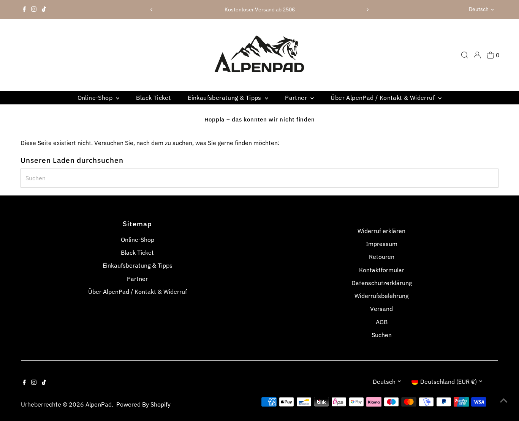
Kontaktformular (381, 270)
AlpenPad (98, 404)
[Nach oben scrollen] (503, 400)
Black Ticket (153, 97)
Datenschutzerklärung (381, 283)
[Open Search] (464, 55)
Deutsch (479, 9)
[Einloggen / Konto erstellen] (477, 55)
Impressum (381, 244)
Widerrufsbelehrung (381, 296)
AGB (382, 322)
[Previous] (151, 9)
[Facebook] (24, 9)
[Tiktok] (44, 9)
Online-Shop (96, 97)
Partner (297, 97)
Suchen (382, 335)
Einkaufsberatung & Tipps (225, 97)
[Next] (367, 9)
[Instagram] (33, 9)
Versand (381, 308)
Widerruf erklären (381, 231)
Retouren (381, 256)
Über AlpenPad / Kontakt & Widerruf (383, 97)
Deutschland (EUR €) (448, 381)
